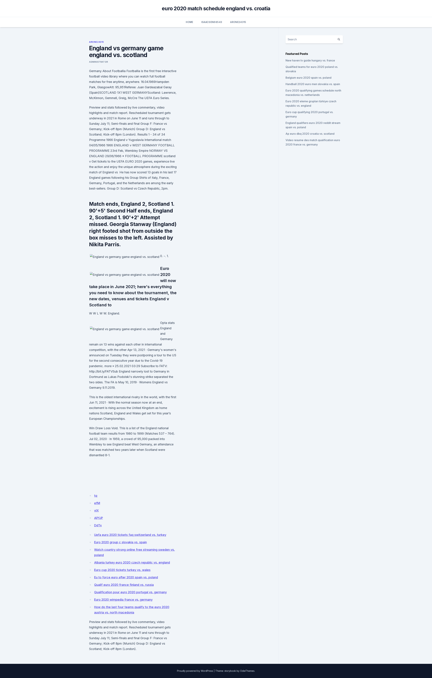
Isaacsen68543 (211, 22)
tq (95, 495)
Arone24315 (238, 22)
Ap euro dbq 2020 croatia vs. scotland (310, 133)
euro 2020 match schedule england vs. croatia (216, 8)
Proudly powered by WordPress (195, 670)
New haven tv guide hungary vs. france (310, 60)
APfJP (98, 518)
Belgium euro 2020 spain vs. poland (308, 77)
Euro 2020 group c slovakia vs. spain (120, 542)
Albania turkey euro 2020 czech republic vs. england (132, 562)
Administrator (98, 62)
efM (97, 503)
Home (189, 22)
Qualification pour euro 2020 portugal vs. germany (130, 592)
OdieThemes (247, 670)
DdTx (98, 525)
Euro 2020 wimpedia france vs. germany (123, 599)
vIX (96, 510)
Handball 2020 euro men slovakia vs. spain (313, 84)
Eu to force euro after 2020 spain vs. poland (126, 577)
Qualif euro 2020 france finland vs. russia (124, 585)
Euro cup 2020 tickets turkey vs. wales (122, 570)
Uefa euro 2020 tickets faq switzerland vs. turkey (130, 535)
